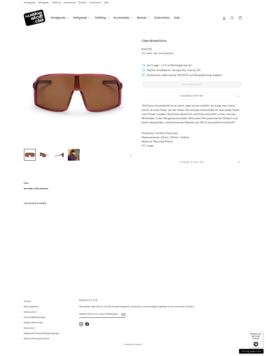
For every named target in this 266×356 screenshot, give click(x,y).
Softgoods (43, 2)
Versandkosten (166, 53)
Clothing (56, 2)
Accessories (70, 2)
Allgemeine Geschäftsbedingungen (42, 333)
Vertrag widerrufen (251, 351)
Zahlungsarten (31, 306)
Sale (106, 2)
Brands (82, 2)
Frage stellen (192, 162)
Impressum (29, 327)
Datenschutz (30, 312)
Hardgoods (29, 2)
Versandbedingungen (35, 317)
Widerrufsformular (33, 322)
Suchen (27, 301)
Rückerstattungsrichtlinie (36, 338)
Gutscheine (95, 2)
